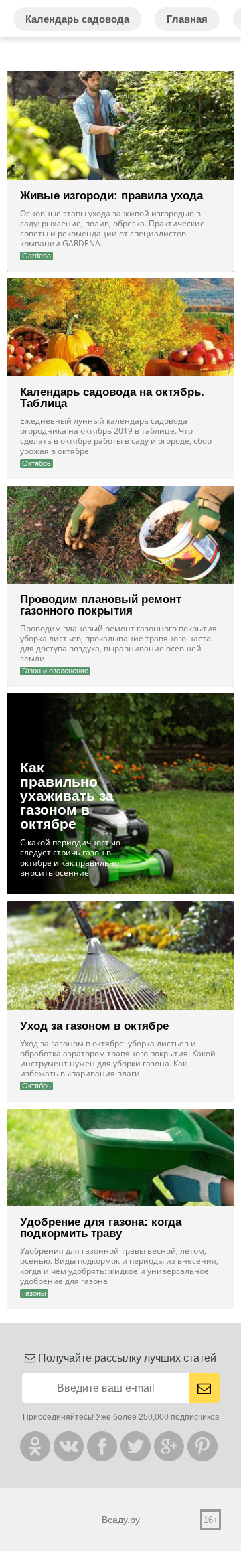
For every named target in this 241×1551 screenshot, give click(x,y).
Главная (187, 19)
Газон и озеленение (55, 671)
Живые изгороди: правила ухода (111, 195)
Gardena (36, 256)
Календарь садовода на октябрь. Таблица (112, 397)
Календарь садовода (77, 19)
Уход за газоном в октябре (94, 1026)
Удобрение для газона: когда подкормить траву (100, 1227)
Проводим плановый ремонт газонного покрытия (100, 605)
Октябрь (36, 463)
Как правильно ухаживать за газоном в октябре (67, 795)
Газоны (34, 1293)
